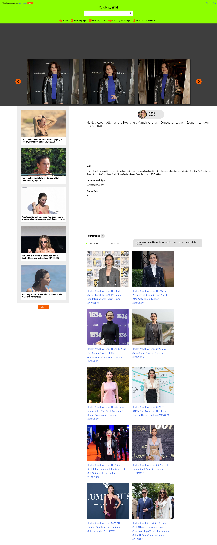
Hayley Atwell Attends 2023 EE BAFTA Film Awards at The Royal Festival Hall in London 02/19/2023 (150, 411)
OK (30, 3)
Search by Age (80, 21)
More (43, 307)
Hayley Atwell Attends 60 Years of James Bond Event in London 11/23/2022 (150, 469)
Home (65, 21)
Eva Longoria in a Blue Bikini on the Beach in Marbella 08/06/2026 (42, 295)
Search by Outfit (98, 21)
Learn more (22, 3)
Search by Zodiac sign (121, 21)
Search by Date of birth (145, 21)
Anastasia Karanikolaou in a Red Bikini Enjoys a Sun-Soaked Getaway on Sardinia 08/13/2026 (43, 218)
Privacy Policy (211, 3)
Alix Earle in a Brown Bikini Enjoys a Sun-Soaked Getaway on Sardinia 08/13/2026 (40, 257)
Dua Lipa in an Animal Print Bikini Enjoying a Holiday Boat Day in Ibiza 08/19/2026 (42, 140)
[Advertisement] (108, 41)
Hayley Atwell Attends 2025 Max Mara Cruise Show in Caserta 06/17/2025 (149, 353)
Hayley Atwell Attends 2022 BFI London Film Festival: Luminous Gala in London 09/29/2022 (104, 527)
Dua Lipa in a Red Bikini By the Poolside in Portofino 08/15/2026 (41, 179)
